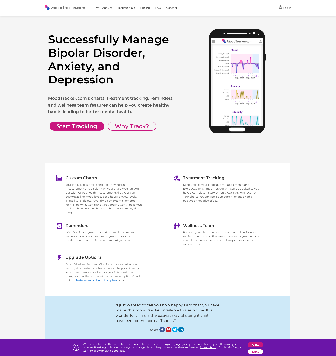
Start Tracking (77, 126)
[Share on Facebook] (162, 331)
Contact (171, 7)
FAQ (158, 7)
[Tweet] (175, 331)
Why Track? (132, 126)
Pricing (145, 7)
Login (287, 7)
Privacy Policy (209, 347)
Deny (255, 351)
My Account (104, 7)
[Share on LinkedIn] (181, 331)
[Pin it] (168, 331)
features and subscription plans (96, 280)
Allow (255, 344)
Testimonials (126, 7)
